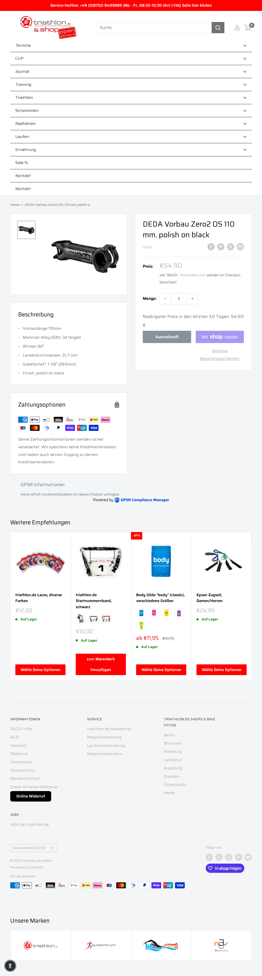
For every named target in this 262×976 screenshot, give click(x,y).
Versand (18, 745)
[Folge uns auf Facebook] (209, 857)
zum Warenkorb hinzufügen (101, 664)
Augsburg (173, 768)
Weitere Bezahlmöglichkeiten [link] (219, 355)
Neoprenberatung (104, 737)
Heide (169, 793)
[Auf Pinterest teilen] (220, 246)
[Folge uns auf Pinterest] (238, 857)
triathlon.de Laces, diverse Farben (38, 598)
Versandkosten (192, 275)
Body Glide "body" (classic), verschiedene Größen (160, 598)
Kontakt (23, 188)
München (173, 743)
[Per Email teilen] (240, 246)
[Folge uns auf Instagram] (228, 857)
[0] (247, 28)
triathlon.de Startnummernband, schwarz (94, 601)
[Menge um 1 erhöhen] (192, 298)
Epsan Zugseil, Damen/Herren (209, 598)
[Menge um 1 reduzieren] (165, 298)
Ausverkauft (167, 337)
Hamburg (173, 751)
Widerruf (18, 753)
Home (15, 204)
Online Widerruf (30, 796)
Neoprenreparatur (104, 753)
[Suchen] (218, 27)
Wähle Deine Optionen (40, 670)
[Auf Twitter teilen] (230, 246)
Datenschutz (22, 770)
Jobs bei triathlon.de (29, 824)
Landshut (173, 760)
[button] (10, 966)
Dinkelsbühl (175, 784)
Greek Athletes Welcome (34, 787)
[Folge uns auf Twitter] (219, 857)
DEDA (148, 247)
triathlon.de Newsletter (109, 729)
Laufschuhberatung (106, 745)
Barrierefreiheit (25, 778)
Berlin (169, 735)
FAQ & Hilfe (21, 729)
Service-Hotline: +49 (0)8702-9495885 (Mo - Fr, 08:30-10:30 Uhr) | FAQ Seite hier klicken (131, 5)
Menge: (150, 298)
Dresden (172, 776)
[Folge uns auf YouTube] (248, 857)
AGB (14, 737)
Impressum (21, 762)
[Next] (251, 606)
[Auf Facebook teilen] (211, 246)
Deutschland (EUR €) (29, 848)
